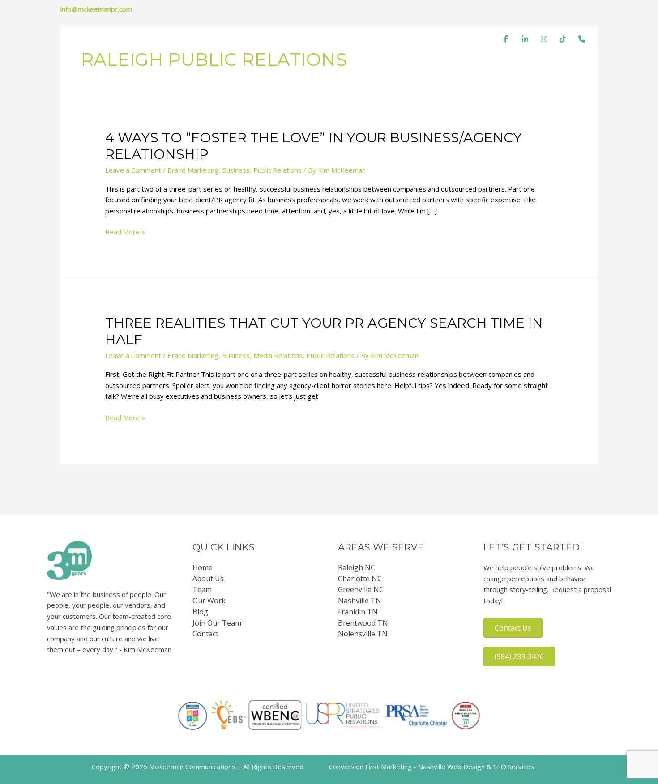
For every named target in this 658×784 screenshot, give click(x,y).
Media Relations (278, 355)
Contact (466, 39)
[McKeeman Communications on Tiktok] (562, 39)
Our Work (392, 39)
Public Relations (277, 170)
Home (241, 39)
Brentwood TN (363, 623)
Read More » (125, 232)
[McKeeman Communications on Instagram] (544, 39)
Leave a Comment (133, 170)
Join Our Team (216, 623)
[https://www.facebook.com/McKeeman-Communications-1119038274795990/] (506, 39)
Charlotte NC (360, 579)
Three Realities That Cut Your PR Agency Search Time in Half (324, 331)
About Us (208, 579)
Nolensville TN (363, 634)
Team (310, 39)
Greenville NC (361, 589)
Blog (431, 39)
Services (348, 39)
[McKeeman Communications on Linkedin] (525, 39)
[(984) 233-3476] (582, 39)
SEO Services (513, 766)
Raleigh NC (356, 567)
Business (236, 170)
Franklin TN (358, 612)
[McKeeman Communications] (114, 38)
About (276, 39)
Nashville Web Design (451, 766)
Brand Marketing (192, 170)
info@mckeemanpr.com (96, 8)
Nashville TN (359, 600)
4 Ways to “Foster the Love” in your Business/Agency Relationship (313, 145)
